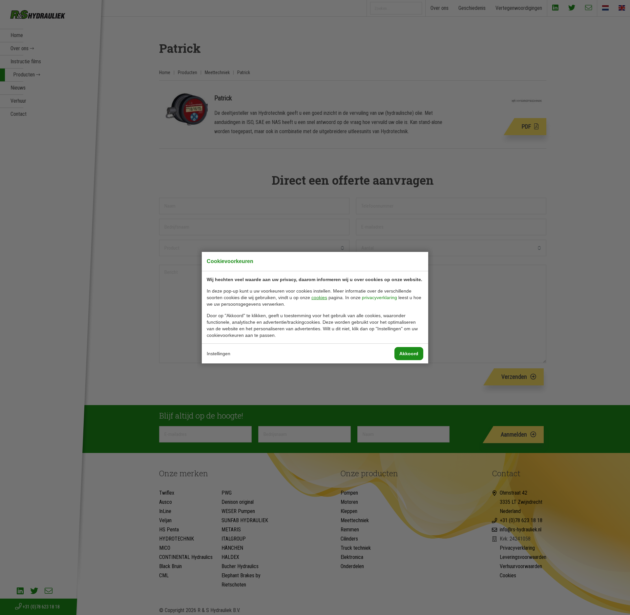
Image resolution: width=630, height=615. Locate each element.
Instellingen (218, 353)
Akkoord (408, 353)
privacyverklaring (379, 297)
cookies (319, 297)
